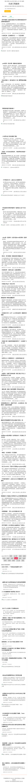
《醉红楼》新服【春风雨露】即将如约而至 (12, 389)
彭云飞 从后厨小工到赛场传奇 (10, 608)
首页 (11, 556)
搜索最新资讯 (7, 11)
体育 (6, 6)
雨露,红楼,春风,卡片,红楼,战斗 (18, 400)
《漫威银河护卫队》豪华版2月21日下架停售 (13, 539)
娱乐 (8, 6)
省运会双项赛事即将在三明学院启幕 (12, 675)
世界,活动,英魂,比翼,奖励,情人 (18, 281)
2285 (4, 558)
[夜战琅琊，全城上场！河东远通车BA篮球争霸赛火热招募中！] (14, 735)
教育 (20, 6)
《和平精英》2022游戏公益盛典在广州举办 (13, 525)
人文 (18, 1)
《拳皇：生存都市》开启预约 (9, 452)
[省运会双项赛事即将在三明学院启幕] (11, 666)
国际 (8, 1)
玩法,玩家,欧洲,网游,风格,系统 (18, 295)
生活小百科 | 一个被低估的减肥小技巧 (12, 567)
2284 (24, 556)
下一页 (18, 560)
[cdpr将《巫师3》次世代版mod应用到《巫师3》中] (13, 225)
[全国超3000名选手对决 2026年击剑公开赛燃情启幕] (14, 685)
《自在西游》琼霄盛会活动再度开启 (11, 327)
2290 (24, 558)
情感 (15, 1)
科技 (15, 6)
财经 (11, 6)
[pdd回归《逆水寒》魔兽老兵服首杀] (10, 50)
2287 (12, 558)
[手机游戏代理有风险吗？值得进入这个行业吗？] (13, 195)
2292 (9, 560)
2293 (13, 560)
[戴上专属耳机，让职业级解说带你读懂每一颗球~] (14, 754)
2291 (5, 560)
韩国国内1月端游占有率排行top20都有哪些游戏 (14, 496)
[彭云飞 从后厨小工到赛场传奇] (9, 599)
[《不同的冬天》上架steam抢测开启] (10, 167)
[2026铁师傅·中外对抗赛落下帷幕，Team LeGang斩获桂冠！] (14, 705)
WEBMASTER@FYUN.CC (17, 781)
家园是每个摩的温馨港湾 (7, 298)
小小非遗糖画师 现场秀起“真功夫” (11, 591)
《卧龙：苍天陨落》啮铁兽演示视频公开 (12, 256)
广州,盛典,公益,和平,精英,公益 (18, 536)
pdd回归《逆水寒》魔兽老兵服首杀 (12, 63)
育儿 (23, 6)
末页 (23, 560)
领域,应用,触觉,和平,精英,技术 (18, 33)
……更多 (9, 45)
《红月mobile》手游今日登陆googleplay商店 (13, 466)
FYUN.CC (12, 778)
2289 (20, 558)
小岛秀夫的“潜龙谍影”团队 (9, 136)
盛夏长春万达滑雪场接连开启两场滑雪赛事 (14, 582)
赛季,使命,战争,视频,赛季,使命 (18, 93)
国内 (6, 1)
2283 (20, 556)
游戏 (18, 6)
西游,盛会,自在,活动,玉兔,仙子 (18, 338)
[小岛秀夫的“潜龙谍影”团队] (8, 123)
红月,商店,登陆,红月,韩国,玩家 (18, 476)
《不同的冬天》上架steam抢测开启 (12, 180)
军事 (13, 6)
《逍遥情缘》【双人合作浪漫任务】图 (11, 511)
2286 (8, 558)
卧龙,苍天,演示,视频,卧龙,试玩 (18, 267)
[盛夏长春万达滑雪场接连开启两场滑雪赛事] (12, 573)
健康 (23, 1)
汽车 (20, 1)
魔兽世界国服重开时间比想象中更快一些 (12, 420)
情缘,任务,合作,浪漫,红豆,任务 (18, 523)
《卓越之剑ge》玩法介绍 (8, 284)
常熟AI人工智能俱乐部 (18, 779)
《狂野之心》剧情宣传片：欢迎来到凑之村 (12, 358)
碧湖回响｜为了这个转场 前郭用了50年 (12, 642)
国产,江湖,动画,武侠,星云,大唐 (18, 387)
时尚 (13, 1)
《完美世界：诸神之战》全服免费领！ (11, 270)
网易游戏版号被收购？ (8, 108)
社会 (11, 1)
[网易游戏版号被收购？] (7, 95)
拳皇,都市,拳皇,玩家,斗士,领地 (18, 464)
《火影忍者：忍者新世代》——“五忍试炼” (12, 35)
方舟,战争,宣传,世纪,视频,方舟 (18, 325)
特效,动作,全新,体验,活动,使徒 (18, 165)
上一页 (15, 556)
